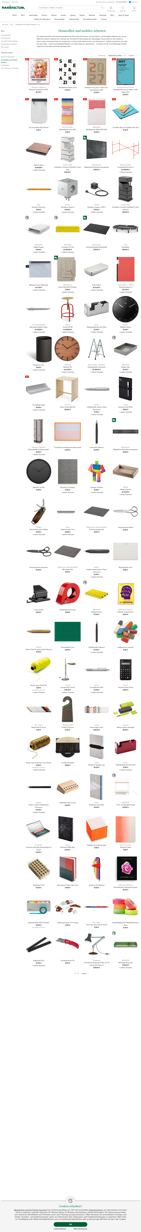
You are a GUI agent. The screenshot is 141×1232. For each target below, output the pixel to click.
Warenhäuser (6, 2)
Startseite (5, 24)
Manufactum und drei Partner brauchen (30, 1210)
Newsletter (15, 2)
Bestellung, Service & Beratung (111, 2)
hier (97, 1219)
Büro (11, 24)
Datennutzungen (96, 1210)
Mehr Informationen (80, 1229)
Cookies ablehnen (60, 1229)
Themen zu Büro (7, 52)
